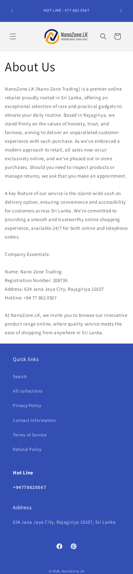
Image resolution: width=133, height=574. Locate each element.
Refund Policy (27, 449)
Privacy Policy (27, 405)
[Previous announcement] (12, 11)
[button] (13, 36)
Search (20, 376)
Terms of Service (30, 435)
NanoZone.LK (73, 571)
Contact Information (34, 420)
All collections (28, 391)
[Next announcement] (121, 11)
